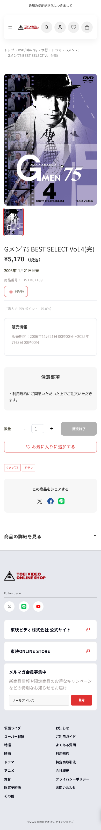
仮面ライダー (14, 728)
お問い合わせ (66, 787)
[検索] (46, 27)
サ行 (44, 49)
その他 (9, 795)
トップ (9, 49)
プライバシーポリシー (72, 779)
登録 (81, 700)
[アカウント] (60, 27)
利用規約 (62, 753)
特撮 (7, 744)
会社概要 (62, 770)
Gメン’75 (72, 49)
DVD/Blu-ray (27, 49)
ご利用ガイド (66, 736)
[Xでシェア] (39, 501)
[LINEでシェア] (61, 501)
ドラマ (57, 49)
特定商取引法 (66, 761)
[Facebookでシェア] (50, 501)
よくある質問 (66, 744)
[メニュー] (10, 27)
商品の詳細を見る (22, 536)
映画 (7, 753)
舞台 (7, 779)
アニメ (9, 770)
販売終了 (79, 428)
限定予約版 (12, 787)
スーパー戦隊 (14, 736)
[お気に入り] (73, 27)
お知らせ (62, 728)
